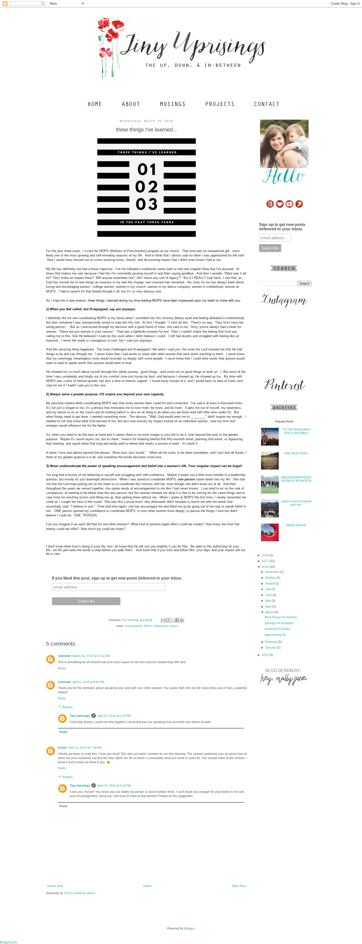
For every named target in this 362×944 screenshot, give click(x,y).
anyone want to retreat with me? (296, 503)
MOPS (148, 625)
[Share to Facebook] (177, 620)
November (272, 572)
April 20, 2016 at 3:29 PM (114, 716)
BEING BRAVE (296, 525)
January (271, 647)
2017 (265, 561)
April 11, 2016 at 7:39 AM (84, 747)
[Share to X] (172, 620)
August (270, 583)
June (269, 595)
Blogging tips (8, 942)
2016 (265, 567)
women (173, 625)
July (268, 589)
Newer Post (55, 886)
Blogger (189, 928)
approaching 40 (275, 634)
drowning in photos (277, 629)
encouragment (133, 625)
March (269, 612)
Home (147, 886)
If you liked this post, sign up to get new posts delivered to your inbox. (117, 578)
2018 (265, 555)
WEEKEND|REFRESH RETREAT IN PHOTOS (296, 479)
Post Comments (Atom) (79, 893)
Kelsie (62, 747)
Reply (62, 668)
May (268, 600)
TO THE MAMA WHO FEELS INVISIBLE (296, 431)
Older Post (239, 886)
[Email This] (163, 620)
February (271, 642)
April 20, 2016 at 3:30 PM (114, 785)
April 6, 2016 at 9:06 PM (88, 682)
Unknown (64, 656)
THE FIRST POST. (296, 453)
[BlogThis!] (167, 620)
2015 (265, 655)
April (268, 606)
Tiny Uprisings (80, 716)
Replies (67, 707)
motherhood (160, 625)
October (271, 578)
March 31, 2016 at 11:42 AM (91, 656)
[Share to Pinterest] (181, 620)
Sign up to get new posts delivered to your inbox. (282, 226)
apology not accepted (279, 623)
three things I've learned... (282, 617)
